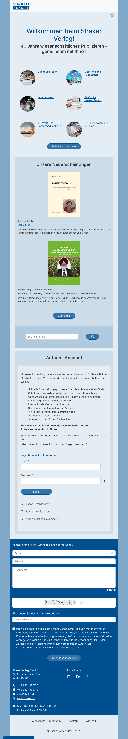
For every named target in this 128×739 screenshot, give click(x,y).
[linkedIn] (68, 676)
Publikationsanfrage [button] (64, 146)
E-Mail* (25, 461)
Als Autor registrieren (37, 511)
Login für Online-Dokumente (41, 518)
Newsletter (73, 720)
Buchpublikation (47, 71)
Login (36, 491)
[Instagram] (86, 676)
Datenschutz (37, 720)
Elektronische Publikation (92, 73)
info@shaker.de (26, 694)
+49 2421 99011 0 (28, 685)
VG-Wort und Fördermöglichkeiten (50, 124)
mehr (86, 232)
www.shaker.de (26, 698)
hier (51, 647)
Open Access (46, 97)
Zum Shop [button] (64, 315)
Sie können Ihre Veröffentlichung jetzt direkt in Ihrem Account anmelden (63, 435)
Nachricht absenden (64, 657)
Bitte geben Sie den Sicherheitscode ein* (36, 613)
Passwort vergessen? (37, 503)
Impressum (55, 720)
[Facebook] (77, 676)
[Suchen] (92, 337)
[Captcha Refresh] (81, 603)
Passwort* (27, 475)
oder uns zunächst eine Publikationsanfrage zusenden (52, 444)
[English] (112, 15)
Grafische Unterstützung (93, 99)
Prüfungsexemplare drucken (96, 124)
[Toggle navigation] (111, 6)
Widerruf (91, 720)
